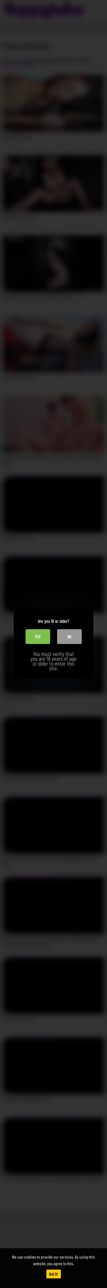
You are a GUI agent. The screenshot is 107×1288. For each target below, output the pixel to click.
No (69, 636)
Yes (38, 636)
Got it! (53, 1273)
